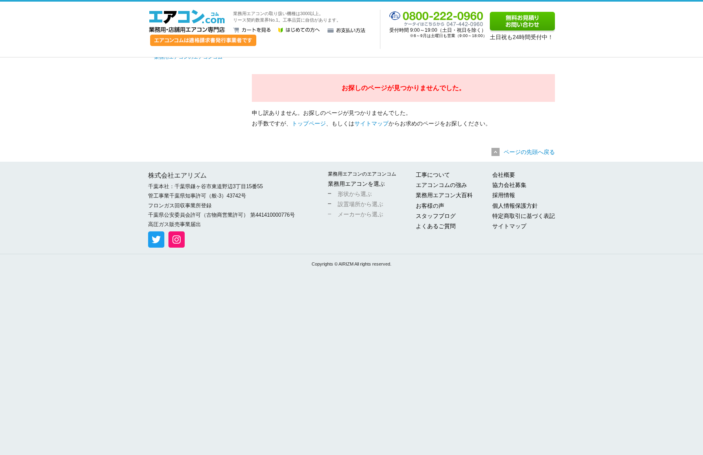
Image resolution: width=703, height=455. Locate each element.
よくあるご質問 (436, 226)
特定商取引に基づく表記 (523, 216)
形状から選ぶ (355, 194)
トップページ (309, 123)
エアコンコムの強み (441, 185)
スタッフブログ (436, 216)
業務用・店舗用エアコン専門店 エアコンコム (187, 21)
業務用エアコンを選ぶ (356, 183)
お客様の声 (430, 205)
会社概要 (503, 174)
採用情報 (503, 195)
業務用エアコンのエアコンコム (362, 174)
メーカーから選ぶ (360, 214)
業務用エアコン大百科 (444, 195)
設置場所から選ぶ (360, 204)
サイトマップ (371, 123)
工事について (433, 174)
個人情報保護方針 (515, 205)
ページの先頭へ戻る (529, 152)
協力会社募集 (509, 185)
